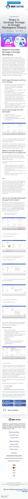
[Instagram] (16, 479)
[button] (14, 2)
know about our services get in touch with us (12, 396)
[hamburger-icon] (26, 10)
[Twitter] (12, 479)
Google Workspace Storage (18, 389)
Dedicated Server (14, 449)
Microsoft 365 (14, 437)
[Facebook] (9, 479)
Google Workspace (14, 16)
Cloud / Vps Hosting (14, 446)
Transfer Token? (21, 391)
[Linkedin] (19, 479)
